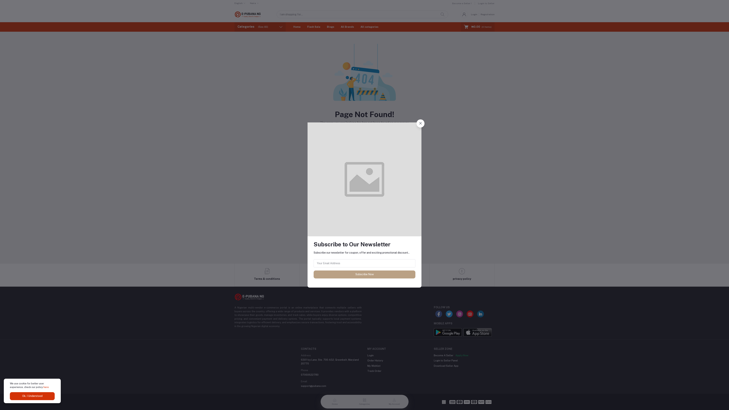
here (46, 387)
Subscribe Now (364, 274)
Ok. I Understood (32, 395)
